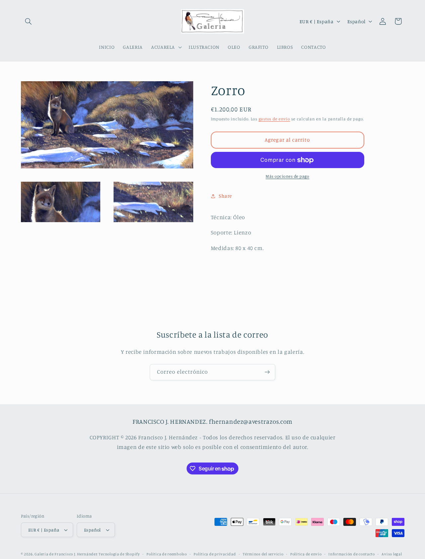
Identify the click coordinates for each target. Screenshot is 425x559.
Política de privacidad (215, 554)
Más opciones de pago (287, 176)
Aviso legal (392, 554)
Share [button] (225, 196)
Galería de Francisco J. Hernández (66, 554)
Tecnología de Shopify (119, 554)
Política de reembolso (166, 554)
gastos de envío (274, 118)
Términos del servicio (263, 554)
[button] (28, 21)
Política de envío (306, 554)
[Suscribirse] (267, 372)
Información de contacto (351, 554)
